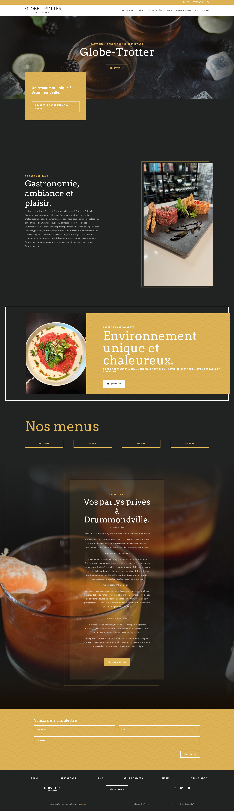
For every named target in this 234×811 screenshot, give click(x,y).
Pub (141, 10)
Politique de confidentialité (183, 804)
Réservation (197, 2)
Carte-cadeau (183, 10)
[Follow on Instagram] (188, 788)
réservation (117, 789)
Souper (141, 443)
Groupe (189, 443)
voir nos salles (117, 662)
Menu (169, 10)
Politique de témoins (141, 804)
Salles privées (154, 10)
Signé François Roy (80, 804)
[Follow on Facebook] (175, 788)
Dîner (92, 443)
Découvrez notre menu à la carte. (52, 106)
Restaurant (128, 10)
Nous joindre (202, 10)
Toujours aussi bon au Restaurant (117, 44)
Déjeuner (44, 443)
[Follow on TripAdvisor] (181, 788)
